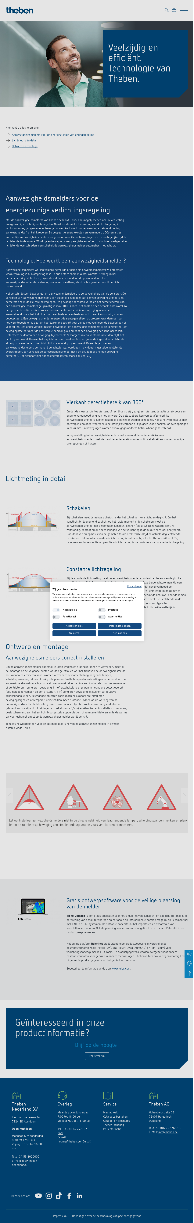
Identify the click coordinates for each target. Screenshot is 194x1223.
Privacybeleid (134, 586)
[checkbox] (56, 610)
